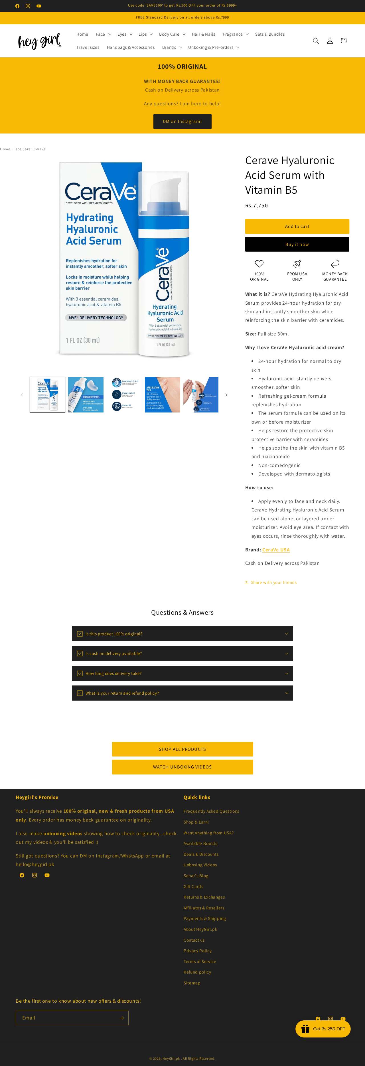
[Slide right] (226, 395)
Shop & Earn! (196, 822)
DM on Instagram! (182, 121)
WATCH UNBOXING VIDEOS (182, 767)
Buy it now (297, 244)
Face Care (21, 149)
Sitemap (192, 983)
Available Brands (200, 843)
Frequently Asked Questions (211, 811)
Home (5, 149)
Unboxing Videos (200, 864)
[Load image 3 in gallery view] (124, 394)
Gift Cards (193, 886)
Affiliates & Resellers (204, 908)
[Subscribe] (121, 1018)
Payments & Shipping (205, 918)
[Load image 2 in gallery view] (86, 394)
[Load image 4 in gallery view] (162, 394)
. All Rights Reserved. (198, 1058)
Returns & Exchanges (204, 897)
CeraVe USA (276, 549)
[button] (103, 34)
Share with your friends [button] (274, 582)
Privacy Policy (198, 950)
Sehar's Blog (196, 875)
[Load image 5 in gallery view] (201, 394)
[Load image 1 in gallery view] (47, 394)
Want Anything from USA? (209, 833)
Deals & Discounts (201, 854)
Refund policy (197, 972)
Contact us (194, 940)
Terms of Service (200, 961)
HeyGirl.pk (171, 1058)
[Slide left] (22, 395)
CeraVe (40, 149)
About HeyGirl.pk (201, 929)
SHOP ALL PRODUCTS (182, 749)
